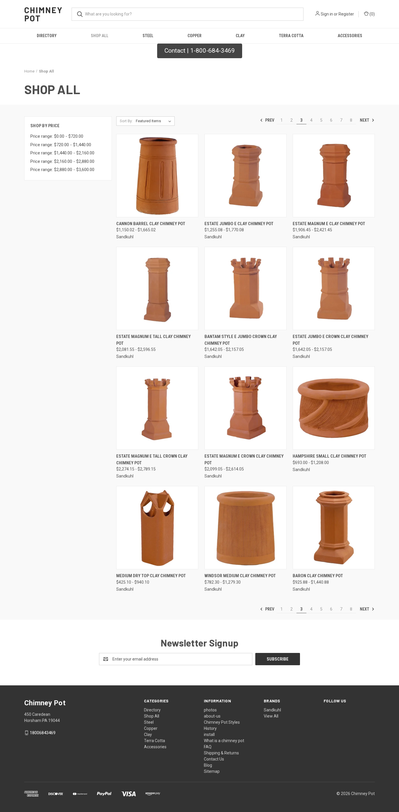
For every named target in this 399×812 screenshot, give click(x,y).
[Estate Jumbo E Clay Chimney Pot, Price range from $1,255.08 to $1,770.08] (245, 175)
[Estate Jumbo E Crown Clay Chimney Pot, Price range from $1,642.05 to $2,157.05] (334, 288)
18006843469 (42, 732)
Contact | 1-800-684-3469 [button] (199, 50)
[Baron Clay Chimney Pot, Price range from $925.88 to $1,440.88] (334, 527)
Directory (47, 35)
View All (271, 716)
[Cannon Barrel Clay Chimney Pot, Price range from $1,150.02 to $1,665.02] (157, 175)
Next (365, 120)
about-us (212, 716)
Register (346, 14)
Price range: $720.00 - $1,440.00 (60, 144)
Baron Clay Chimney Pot (318, 575)
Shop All (99, 35)
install (209, 734)
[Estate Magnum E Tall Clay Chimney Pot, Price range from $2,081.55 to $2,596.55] (157, 288)
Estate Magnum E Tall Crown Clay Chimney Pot (152, 460)
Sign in (327, 14)
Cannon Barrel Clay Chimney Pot (150, 223)
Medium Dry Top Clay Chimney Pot (151, 575)
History (210, 728)
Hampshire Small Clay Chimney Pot (329, 456)
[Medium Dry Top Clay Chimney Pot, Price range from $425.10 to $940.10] (157, 527)
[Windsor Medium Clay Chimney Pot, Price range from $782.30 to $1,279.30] (245, 527)
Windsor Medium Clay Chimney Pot (240, 575)
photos (210, 710)
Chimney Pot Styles (222, 722)
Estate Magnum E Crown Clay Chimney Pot (244, 460)
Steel (148, 35)
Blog (208, 765)
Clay (240, 35)
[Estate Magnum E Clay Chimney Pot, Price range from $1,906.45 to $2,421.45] (334, 175)
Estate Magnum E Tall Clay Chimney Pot (153, 340)
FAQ (207, 746)
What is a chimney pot (224, 740)
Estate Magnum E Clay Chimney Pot (329, 223)
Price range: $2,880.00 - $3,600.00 (62, 169)
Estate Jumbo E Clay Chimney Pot (238, 223)
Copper (195, 35)
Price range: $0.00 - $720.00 (56, 136)
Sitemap (212, 771)
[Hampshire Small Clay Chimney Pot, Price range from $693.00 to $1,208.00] (334, 408)
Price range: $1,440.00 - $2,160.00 (62, 153)
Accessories (350, 35)
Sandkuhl (272, 710)
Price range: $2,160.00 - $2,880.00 (62, 161)
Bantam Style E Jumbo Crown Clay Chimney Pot (240, 340)
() (372, 14)
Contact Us (214, 759)
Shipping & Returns (221, 753)
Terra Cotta (291, 35)
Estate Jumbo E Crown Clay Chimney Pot (330, 340)
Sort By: (126, 121)
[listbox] (154, 121)
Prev (269, 120)
